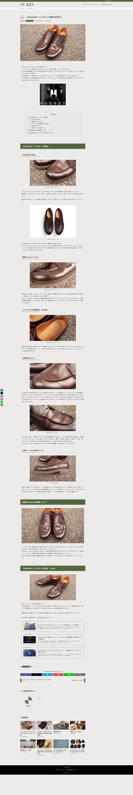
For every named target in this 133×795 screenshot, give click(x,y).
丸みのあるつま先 (36, 119)
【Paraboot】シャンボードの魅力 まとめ (41, 133)
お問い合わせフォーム (72, 770)
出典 (58, 239)
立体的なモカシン (36, 125)
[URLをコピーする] (80, 674)
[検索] (112, 1)
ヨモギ (28, 706)
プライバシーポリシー (61, 770)
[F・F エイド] (27, 4)
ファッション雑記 (29, 20)
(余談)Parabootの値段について (37, 130)
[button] (25, 674)
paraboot (35, 666)
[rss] (110, 1)
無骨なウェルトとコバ (37, 121)
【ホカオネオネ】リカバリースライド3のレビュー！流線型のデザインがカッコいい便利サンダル (59, 651)
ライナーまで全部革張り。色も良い (40, 123)
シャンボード (42, 666)
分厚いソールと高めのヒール (39, 128)
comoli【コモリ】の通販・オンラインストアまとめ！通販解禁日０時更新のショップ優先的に (59, 638)
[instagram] (108, 1)
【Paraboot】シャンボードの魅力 (38, 117)
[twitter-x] (106, 1)
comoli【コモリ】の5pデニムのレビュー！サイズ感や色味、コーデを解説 (57, 625)
